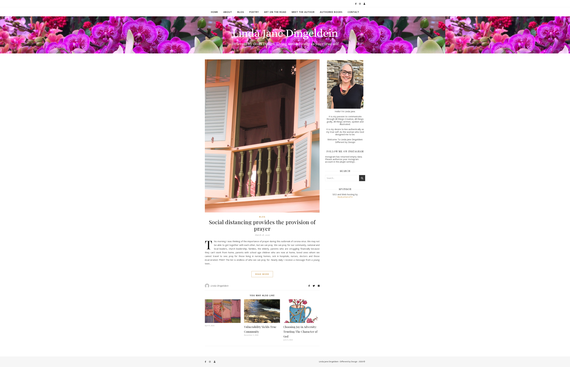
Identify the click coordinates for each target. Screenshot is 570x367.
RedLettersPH (345, 196)
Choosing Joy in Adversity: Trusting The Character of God (300, 331)
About (227, 11)
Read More (262, 274)
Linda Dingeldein (219, 285)
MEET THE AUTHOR (303, 11)
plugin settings (347, 161)
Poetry (254, 11)
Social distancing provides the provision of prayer (262, 225)
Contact (353, 11)
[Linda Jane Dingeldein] (285, 34)
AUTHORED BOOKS (331, 11)
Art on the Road (275, 11)
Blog (240, 11)
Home (214, 11)
